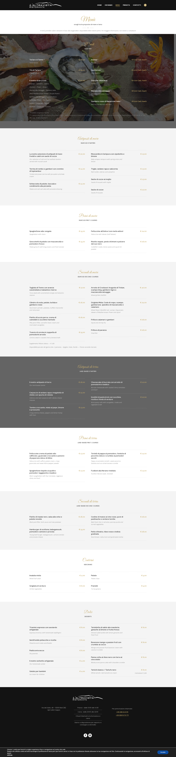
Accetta (162, 752)
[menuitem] (99, 5)
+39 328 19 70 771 (122, 715)
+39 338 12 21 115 (122, 712)
